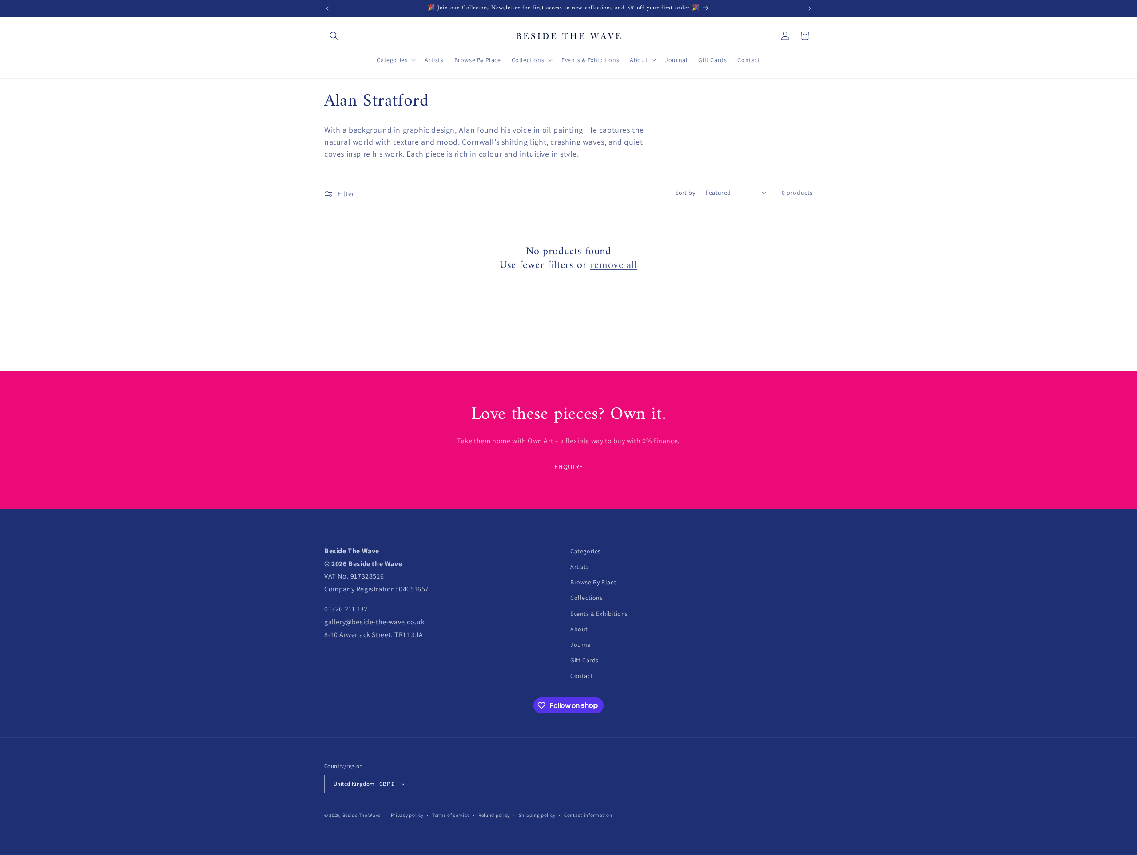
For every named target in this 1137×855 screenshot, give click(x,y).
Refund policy (494, 815)
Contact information (588, 815)
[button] (334, 36)
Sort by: (685, 193)
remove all (613, 265)
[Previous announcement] (327, 8)
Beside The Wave (361, 815)
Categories (585, 551)
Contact (581, 676)
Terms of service (450, 815)
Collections (586, 598)
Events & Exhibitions (599, 614)
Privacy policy (407, 815)
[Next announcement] (809, 8)
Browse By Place (593, 582)
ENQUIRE (568, 466)
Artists (579, 567)
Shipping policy (537, 815)
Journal (581, 645)
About (579, 629)
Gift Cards (584, 660)
